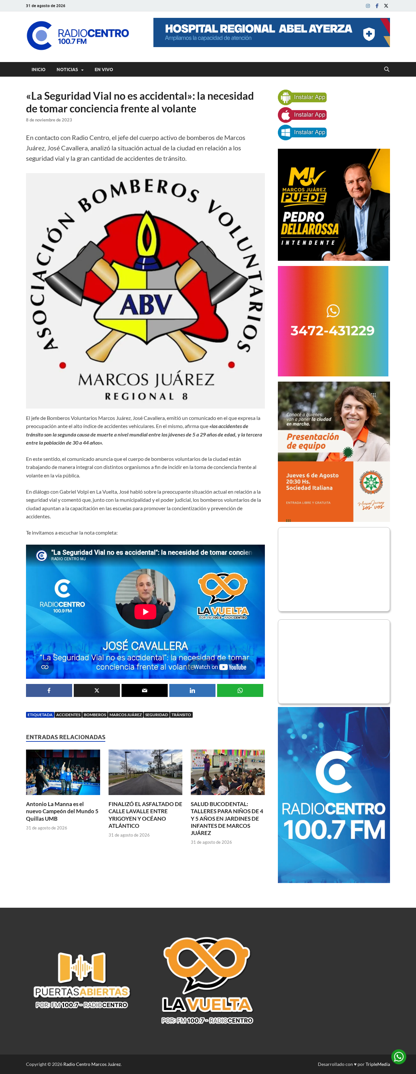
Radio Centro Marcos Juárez (92, 1064)
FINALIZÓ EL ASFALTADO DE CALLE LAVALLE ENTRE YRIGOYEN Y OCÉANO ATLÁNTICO (145, 815)
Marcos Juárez (126, 714)
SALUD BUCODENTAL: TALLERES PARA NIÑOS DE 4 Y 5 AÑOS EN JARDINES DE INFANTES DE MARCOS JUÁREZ (227, 818)
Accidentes (68, 714)
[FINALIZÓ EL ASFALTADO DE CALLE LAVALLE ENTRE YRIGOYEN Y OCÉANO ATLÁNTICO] (146, 774)
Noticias (67, 69)
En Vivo (104, 69)
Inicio (39, 69)
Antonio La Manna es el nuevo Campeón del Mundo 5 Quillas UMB (62, 811)
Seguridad (156, 714)
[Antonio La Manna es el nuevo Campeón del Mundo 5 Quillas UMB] (63, 774)
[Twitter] (386, 5)
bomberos (95, 714)
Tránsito (181, 714)
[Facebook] (377, 5)
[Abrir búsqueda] (387, 69)
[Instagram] (368, 5)
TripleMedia (378, 1064)
